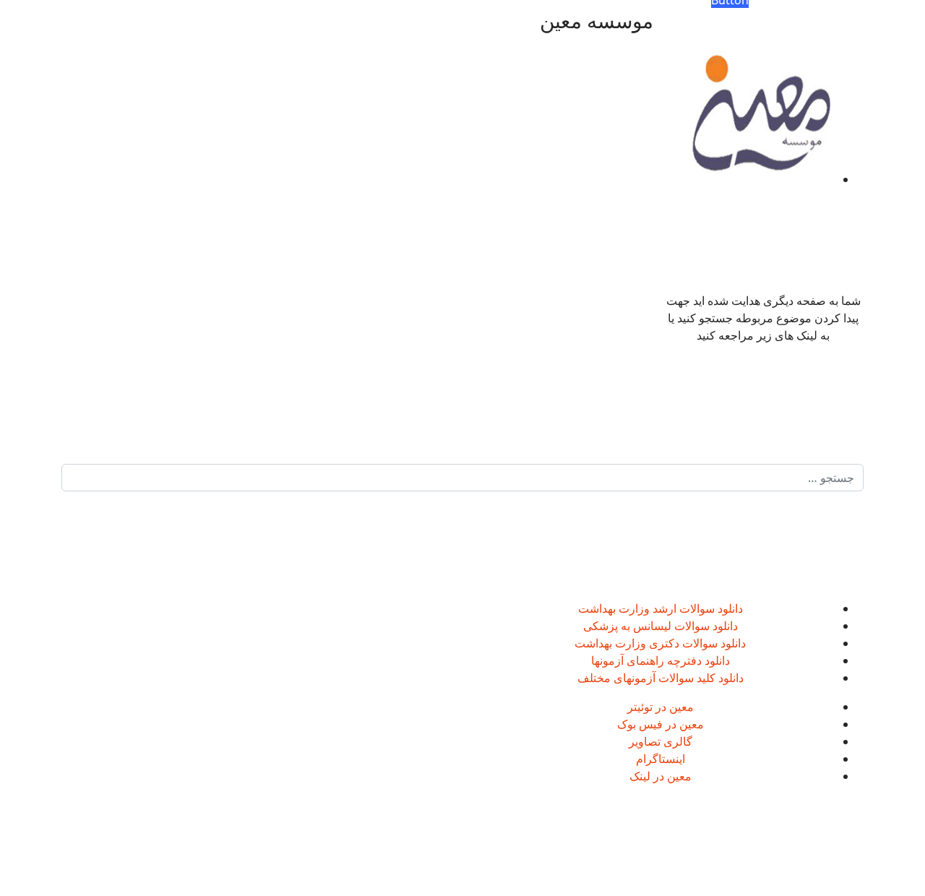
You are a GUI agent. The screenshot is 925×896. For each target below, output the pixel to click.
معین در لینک (660, 776)
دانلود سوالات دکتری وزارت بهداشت (660, 643)
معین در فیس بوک (660, 724)
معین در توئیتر (660, 707)
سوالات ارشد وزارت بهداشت (646, 608)
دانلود (729, 608)
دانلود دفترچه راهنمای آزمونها (660, 660)
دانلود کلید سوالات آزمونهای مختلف (660, 678)
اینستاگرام (660, 759)
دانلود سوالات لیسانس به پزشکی (660, 626)
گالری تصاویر (660, 741)
